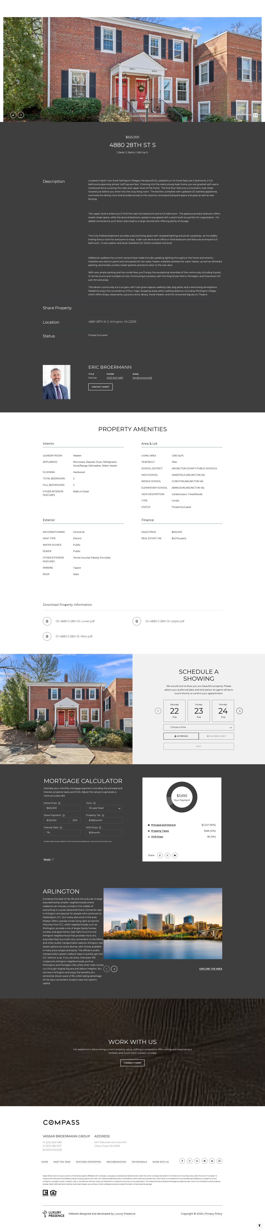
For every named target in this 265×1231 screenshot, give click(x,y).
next (21, 115)
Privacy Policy (213, 1213)
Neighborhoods (116, 1162)
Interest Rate (51, 827)
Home (44, 1162)
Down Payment (52, 815)
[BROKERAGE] (219, 1161)
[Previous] (158, 711)
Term (89, 803)
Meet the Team (62, 1162)
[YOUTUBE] (204, 1161)
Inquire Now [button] (132, 162)
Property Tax (93, 815)
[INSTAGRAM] (189, 1161)
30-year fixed (96, 808)
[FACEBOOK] (182, 1161)
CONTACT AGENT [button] (100, 387)
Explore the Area (210, 969)
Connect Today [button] (132, 1063)
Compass (110, 1176)
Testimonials (139, 1162)
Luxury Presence (125, 1213)
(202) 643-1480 (115, 378)
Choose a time (178, 727)
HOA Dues (92, 827)
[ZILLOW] (212, 1161)
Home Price (50, 803)
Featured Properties (88, 1162)
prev (13, 115)
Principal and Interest (163, 825)
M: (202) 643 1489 (52, 1142)
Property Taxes (160, 831)
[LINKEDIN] (197, 1161)
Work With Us (161, 1162)
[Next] (239, 711)
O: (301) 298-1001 (52, 1146)
